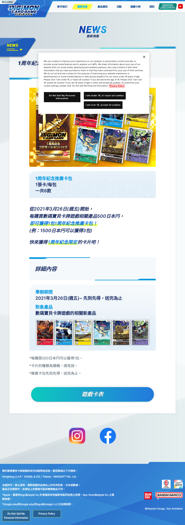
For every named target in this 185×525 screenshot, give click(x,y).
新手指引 (62, 6)
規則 (151, 6)
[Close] (144, 57)
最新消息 (82, 6)
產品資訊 (103, 6)
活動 (119, 6)
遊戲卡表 (135, 6)
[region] (93, 83)
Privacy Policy (117, 85)
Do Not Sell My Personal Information (62, 97)
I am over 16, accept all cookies (103, 105)
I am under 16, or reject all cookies (105, 95)
